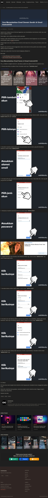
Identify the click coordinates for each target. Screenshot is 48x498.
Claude (35, 459)
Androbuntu (4, 29)
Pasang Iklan (27, 489)
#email (6, 396)
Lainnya (26, 482)
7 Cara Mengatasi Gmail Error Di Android (11, 56)
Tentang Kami (27, 484)
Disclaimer (27, 487)
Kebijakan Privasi (28, 486)
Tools (36, 2)
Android (8, 2)
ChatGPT (15, 459)
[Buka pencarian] (45, 2)
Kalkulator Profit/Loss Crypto (6, 484)
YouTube (6, 475)
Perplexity (25, 459)
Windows (19, 2)
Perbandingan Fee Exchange (6, 487)
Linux (23, 2)
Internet (13, 2)
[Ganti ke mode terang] (46, 2)
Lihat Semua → (3, 489)
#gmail (9, 396)
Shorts (42, 2)
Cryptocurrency (30, 2)
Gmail (12, 40)
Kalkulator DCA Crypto (5, 486)
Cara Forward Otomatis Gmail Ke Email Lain (12, 57)
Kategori (27, 470)
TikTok (2, 475)
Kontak (26, 491)
